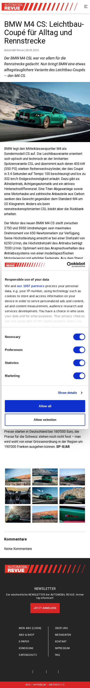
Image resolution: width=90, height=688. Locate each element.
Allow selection (45, 419)
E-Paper (24, 641)
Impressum (62, 648)
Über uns (61, 628)
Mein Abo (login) (30, 628)
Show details (67, 392)
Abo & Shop (26, 634)
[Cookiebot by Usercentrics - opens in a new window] (67, 264)
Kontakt (61, 641)
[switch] (79, 350)
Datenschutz (28, 654)
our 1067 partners (31, 286)
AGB (28, 685)
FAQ (57, 654)
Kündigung (26, 648)
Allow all (45, 406)
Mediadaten (63, 634)
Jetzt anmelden (45, 608)
